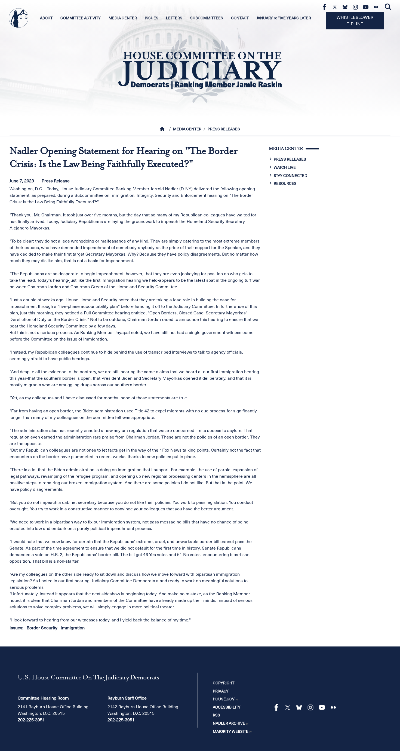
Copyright (223, 683)
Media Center (187, 129)
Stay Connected (290, 175)
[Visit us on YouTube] (367, 7)
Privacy (221, 691)
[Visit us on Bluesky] (346, 7)
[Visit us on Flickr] (377, 7)
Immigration (73, 628)
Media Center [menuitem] (123, 18)
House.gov (224, 699)
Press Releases (224, 129)
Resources (285, 183)
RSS (216, 715)
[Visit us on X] (336, 7)
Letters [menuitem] (174, 18)
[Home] (163, 129)
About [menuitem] (46, 18)
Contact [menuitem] (240, 18)
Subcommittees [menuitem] (206, 18)
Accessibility (227, 707)
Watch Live (285, 167)
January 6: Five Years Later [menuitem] (284, 18)
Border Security (42, 628)
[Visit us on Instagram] (357, 7)
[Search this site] (388, 7)
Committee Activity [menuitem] (80, 18)
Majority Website (230, 731)
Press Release (56, 181)
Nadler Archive (229, 723)
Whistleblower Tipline (355, 20)
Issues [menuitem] (151, 18)
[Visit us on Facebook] (326, 7)
